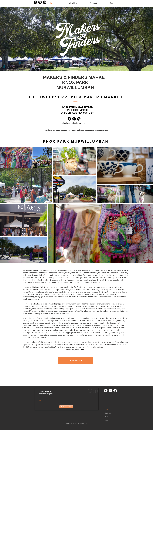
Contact (107, 417)
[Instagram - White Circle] (115, 390)
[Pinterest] (74, 119)
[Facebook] (35, 2)
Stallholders (108, 413)
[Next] (142, 39)
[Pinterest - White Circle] (110, 390)
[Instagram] (78, 119)
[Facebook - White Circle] (105, 390)
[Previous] (10, 39)
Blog (106, 421)
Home (106, 409)
